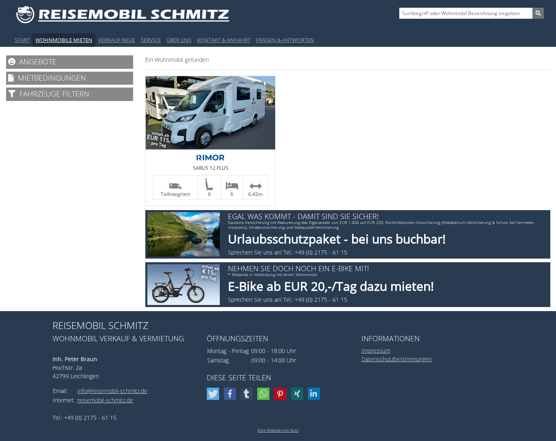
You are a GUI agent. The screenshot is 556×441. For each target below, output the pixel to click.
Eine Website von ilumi (278, 430)
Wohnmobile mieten (63, 40)
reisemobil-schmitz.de (105, 400)
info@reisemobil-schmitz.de (112, 391)
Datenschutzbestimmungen (396, 359)
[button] (214, 394)
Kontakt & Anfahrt (223, 40)
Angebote (35, 61)
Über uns (178, 40)
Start (22, 40)
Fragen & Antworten (285, 40)
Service (151, 40)
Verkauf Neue (116, 40)
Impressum (375, 350)
